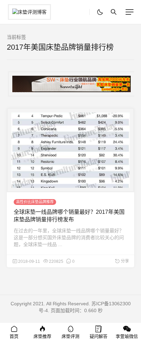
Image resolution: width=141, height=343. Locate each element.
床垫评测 (70, 336)
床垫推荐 (42, 336)
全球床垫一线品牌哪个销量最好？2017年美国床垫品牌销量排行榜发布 (69, 215)
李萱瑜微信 (127, 336)
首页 (14, 336)
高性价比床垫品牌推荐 (35, 202)
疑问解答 (98, 336)
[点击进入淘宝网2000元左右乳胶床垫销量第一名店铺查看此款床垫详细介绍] (70, 84)
